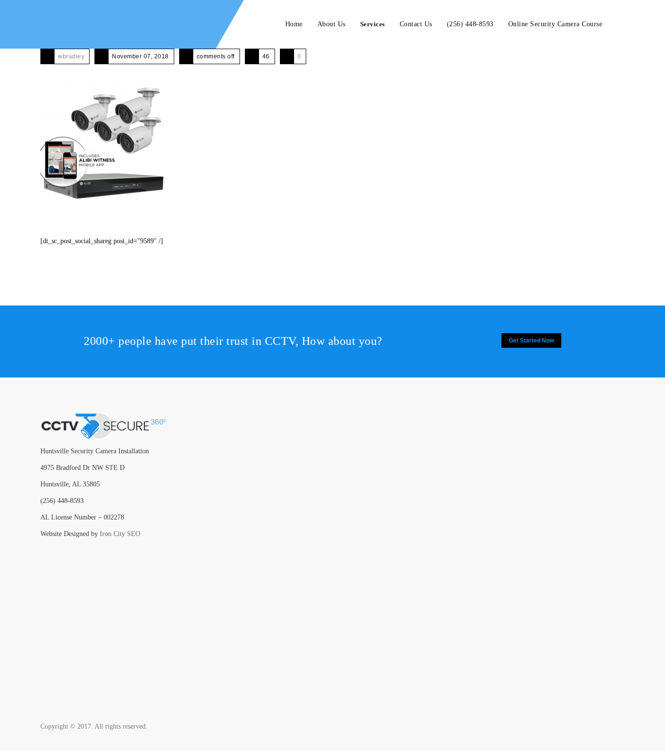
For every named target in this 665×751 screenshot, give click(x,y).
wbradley (71, 56)
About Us (331, 24)
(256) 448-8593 (470, 24)
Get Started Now (531, 340)
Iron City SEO (120, 533)
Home (294, 24)
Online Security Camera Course (555, 24)
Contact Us (416, 24)
